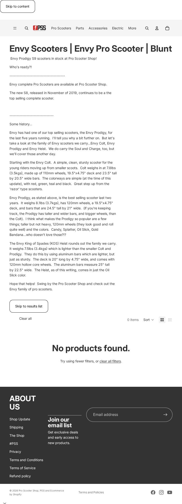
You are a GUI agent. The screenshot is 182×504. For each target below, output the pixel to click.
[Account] (157, 28)
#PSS (13, 443)
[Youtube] (170, 492)
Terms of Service (22, 468)
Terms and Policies (91, 492)
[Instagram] (161, 492)
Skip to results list (28, 306)
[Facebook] (153, 492)
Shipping (16, 427)
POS (42, 490)
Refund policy (20, 476)
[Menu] (14, 28)
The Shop (16, 435)
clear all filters (110, 361)
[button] (148, 320)
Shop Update (19, 419)
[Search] (26, 28)
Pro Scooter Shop (28, 490)
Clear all (25, 318)
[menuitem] (132, 28)
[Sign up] (165, 414)
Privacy (15, 452)
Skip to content (17, 6)
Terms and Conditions (26, 460)
